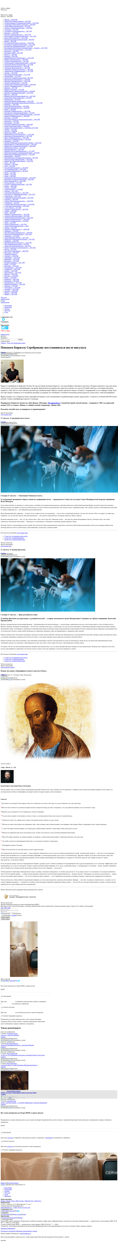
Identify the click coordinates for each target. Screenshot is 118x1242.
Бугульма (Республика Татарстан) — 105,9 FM (19, 43)
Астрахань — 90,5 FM (11, 29)
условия (13, 915)
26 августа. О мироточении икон (14, 539)
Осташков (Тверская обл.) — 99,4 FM (16, 171)
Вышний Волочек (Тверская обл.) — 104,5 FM (19, 58)
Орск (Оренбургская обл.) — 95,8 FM (16, 168)
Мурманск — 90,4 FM (11, 141)
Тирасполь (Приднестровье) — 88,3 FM (16, 216)
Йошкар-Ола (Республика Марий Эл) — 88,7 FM (19, 96)
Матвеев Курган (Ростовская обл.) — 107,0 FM (19, 134)
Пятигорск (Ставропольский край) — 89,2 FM (19, 179)
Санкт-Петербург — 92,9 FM (13, 189)
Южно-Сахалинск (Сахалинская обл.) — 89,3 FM (19, 247)
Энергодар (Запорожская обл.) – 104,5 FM (17, 246)
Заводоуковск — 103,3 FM (12, 272)
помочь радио (5, 299)
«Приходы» (37, 1201)
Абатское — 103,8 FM (11, 256)
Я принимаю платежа (12, 915)
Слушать (3, 1033)
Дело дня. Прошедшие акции (16, 343)
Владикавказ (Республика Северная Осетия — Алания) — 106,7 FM (25, 48)
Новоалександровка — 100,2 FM (14, 284)
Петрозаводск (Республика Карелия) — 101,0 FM (19, 178)
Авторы (6, 309)
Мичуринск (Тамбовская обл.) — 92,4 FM (17, 139)
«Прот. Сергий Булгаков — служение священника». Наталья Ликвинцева (24, 1102)
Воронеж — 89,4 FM (10, 56)
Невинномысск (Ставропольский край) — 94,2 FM (20, 144)
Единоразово (17, 913)
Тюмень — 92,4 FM (10, 227)
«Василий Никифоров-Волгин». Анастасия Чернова (17, 1045)
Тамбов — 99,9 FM (10, 211)
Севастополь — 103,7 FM (12, 196)
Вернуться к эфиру (7, 15)
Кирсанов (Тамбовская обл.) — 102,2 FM (17, 111)
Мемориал (7, 1196)
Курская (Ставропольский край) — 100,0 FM (18, 124)
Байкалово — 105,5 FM (11, 259)
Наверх (3, 1183)
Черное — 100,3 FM (10, 292)
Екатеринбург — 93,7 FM (12, 76)
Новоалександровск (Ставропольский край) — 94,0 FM (21, 153)
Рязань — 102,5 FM (10, 186)
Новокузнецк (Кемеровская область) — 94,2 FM (19, 154)
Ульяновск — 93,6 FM (11, 231)
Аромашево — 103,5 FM (12, 257)
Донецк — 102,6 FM (10, 73)
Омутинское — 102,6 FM (12, 287)
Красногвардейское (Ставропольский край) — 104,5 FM (22, 119)
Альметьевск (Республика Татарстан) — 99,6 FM (19, 24)
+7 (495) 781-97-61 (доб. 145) (21, 1207)
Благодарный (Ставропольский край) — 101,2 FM (20, 36)
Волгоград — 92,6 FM (11, 51)
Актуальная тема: (22, 533)
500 (2, 908)
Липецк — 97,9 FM (10, 129)
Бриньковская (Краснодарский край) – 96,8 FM (19, 39)
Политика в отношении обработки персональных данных (19, 1231)
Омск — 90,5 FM (9, 163)
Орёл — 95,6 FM (9, 166)
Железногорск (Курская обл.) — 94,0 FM (17, 79)
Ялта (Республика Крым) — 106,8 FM (16, 251)
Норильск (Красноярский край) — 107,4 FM (18, 159)
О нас (6, 312)
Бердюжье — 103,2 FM (11, 261)
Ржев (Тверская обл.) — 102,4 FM (15, 181)
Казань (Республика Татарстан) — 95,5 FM (17, 98)
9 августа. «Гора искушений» (10, 1035)
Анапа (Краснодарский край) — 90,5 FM (17, 26)
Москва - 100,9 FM (7, 16)
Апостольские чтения (7, 667)
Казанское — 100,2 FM (11, 279)
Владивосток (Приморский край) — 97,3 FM (18, 46)
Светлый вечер (11, 1101)
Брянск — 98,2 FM (10, 41)
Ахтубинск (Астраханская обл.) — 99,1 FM (18, 31)
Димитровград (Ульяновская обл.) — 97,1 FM (18, 71)
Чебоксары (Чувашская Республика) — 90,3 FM (19, 239)
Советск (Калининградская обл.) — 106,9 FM (18, 201)
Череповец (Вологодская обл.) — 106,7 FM (17, 242)
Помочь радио (5, 917)
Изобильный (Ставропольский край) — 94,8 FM (19, 91)
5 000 (8, 908)
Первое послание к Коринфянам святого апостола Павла (19, 1093)
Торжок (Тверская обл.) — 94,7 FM (15, 224)
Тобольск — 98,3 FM (11, 286)
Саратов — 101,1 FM (11, 191)
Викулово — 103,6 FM (11, 266)
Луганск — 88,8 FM (10, 131)
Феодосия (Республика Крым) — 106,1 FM (17, 234)
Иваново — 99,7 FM (10, 88)
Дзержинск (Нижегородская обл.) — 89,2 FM (18, 69)
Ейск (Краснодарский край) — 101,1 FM (17, 74)
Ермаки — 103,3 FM (10, 271)
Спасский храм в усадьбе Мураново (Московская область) (19, 1065)
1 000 (5, 908)
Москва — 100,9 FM (10, 19)
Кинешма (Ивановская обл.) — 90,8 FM (16, 108)
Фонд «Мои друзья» (17, 1201)
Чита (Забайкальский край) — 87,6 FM (16, 244)
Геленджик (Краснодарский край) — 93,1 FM (18, 64)
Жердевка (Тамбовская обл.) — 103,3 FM (17, 81)
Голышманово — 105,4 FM (12, 267)
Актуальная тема (6, 414)
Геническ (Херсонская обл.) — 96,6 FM (16, 66)
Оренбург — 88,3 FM (11, 164)
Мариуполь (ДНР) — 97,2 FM (13, 133)
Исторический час (12, 1043)
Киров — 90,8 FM (10, 109)
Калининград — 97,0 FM (12, 99)
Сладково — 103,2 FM (11, 289)
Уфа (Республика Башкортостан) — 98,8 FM (18, 232)
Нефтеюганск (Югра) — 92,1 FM (14, 148)
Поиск (20, 339)
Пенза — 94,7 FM (9, 173)
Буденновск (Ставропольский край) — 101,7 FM (19, 44)
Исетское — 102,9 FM (11, 276)
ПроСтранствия (12, 1063)
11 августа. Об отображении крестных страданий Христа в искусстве (23, 1055)
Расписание (8, 307)
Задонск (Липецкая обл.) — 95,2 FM (15, 83)
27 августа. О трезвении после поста (15, 536)
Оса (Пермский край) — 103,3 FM (15, 169)
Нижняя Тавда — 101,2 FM (13, 282)
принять (3, 1240)
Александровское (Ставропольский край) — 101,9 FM (21, 23)
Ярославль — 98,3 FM (11, 252)
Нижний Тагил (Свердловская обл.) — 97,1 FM (19, 151)
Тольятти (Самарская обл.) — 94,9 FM (16, 221)
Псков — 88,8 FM (10, 176)
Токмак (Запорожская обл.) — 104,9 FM (16, 219)
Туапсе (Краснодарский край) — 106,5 (16, 226)
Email (3, 989)
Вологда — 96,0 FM (10, 54)
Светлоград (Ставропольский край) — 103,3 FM (19, 194)
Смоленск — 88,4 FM (11, 199)
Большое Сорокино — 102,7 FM (14, 262)
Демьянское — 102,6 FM (12, 269)
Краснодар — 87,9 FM (11, 121)
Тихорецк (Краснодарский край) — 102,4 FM (18, 217)
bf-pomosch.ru (54, 403)
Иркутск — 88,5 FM (10, 94)
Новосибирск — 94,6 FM (12, 156)
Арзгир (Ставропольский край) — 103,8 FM (18, 28)
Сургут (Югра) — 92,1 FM (12, 208)
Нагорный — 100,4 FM (11, 281)
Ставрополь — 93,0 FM (11, 203)
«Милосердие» (29, 1201)
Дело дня (3, 297)
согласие (11, 1012)
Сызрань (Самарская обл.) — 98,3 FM (16, 209)
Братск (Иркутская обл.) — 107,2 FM (16, 38)
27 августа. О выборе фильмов (14, 538)
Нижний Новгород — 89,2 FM (14, 149)
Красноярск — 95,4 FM (11, 123)
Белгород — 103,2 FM (11, 33)
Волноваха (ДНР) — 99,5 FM (13, 53)
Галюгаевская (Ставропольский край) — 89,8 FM (19, 63)
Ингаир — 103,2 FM (10, 274)
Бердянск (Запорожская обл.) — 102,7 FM (17, 34)
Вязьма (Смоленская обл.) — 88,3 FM (16, 59)
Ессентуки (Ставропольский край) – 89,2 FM (18, 78)
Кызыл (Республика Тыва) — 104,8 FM (16, 126)
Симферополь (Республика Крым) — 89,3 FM (18, 198)
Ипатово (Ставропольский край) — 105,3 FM (18, 93)
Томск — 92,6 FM (10, 222)
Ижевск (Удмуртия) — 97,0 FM (14, 89)
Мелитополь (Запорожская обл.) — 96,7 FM (18, 136)
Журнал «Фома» (6, 1201)
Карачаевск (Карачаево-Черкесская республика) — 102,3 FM (23, 103)
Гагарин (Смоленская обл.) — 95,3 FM (16, 61)
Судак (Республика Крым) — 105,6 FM (16, 206)
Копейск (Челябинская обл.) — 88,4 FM (16, 116)
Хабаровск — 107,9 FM (11, 236)
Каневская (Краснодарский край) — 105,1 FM (18, 101)
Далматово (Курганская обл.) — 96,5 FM (17, 68)
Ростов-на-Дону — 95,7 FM (13, 183)
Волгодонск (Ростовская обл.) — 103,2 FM (17, 49)
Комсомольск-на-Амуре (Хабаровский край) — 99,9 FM (22, 114)
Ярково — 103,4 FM (10, 294)
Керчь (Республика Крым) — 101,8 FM (16, 106)
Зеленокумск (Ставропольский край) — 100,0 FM (20, 84)
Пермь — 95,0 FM (10, 174)
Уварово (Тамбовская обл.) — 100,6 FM (16, 229)
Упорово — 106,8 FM (11, 291)
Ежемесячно (6, 913)
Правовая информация (8, 1228)
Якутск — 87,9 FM (10, 249)
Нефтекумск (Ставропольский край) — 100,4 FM (19, 146)
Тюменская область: (10, 254)
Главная (3, 343)
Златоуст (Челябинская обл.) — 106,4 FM (17, 86)
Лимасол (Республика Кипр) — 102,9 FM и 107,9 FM (21, 128)
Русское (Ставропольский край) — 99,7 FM (18, 184)
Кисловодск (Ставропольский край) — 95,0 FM (19, 113)
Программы (8, 305)
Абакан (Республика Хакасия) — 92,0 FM (17, 21)
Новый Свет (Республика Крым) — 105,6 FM (18, 161)
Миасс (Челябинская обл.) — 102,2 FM (16, 138)
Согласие (11, 1001)
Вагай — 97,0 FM (9, 264)
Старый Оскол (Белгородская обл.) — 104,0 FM (19, 204)
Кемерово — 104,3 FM (11, 104)
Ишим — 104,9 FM (10, 277)
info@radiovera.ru (6, 1207)
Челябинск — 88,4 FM (11, 241)
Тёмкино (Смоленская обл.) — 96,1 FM (16, 214)
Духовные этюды (12, 1033)
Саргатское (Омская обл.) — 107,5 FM (16, 193)
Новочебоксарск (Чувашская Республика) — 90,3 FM (21, 158)
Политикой (6, 1004)
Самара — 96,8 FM (10, 188)
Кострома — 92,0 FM (11, 118)
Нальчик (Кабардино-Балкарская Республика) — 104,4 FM (22, 143)
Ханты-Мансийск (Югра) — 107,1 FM (16, 237)
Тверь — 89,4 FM (9, 213)
